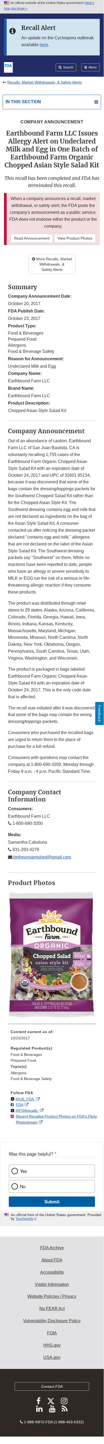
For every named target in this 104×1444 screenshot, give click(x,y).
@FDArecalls (27, 1110)
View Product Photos (74, 238)
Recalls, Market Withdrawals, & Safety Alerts (44, 82)
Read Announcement (31, 238)
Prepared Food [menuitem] (23, 1060)
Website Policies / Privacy (51, 1296)
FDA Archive (52, 1248)
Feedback (99, 713)
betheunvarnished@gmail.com (41, 857)
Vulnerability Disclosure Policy (52, 1321)
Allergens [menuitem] (18, 1073)
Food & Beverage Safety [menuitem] (31, 1079)
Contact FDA (52, 1386)
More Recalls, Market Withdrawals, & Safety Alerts (53, 264)
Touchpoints (24, 1219)
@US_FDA (25, 1099)
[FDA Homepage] (8, 67)
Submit (52, 1201)
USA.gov (51, 1357)
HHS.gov (52, 1345)
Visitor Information (52, 1284)
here (44, 44)
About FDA (52, 1260)
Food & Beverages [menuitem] (26, 1054)
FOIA (52, 1333)
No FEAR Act (52, 1308)
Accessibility (52, 1272)
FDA (19, 1105)
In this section (23, 101)
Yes (23, 1171)
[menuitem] (52, 1036)
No (23, 1186)
